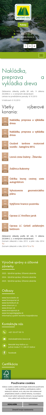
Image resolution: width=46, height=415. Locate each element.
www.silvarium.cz (9, 305)
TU (3, 243)
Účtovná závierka (29, 273)
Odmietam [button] (33, 404)
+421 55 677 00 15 (24, 31)
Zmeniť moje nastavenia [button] (22, 409)
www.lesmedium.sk (10, 303)
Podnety (23, 24)
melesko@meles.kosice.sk (24, 37)
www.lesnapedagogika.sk (13, 313)
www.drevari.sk (8, 308)
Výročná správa (14, 273)
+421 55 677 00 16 (24, 34)
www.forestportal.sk (10, 300)
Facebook (25, 40)
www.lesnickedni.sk (10, 297)
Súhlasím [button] (12, 404)
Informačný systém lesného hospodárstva (20, 315)
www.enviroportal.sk (10, 310)
